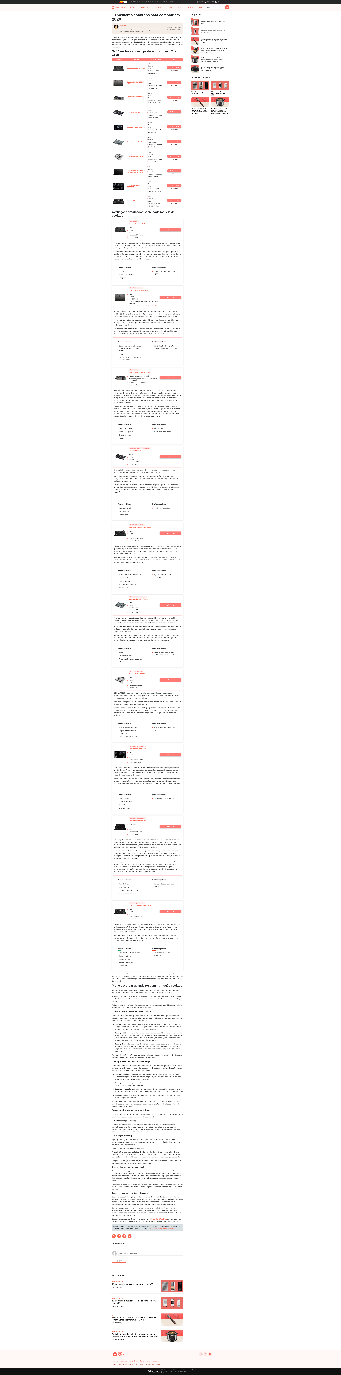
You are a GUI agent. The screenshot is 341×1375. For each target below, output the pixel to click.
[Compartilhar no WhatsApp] (114, 1236)
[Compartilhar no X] (130, 1236)
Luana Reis (123, 25)
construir (124, 1361)
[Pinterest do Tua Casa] (210, 1354)
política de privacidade (136, 1364)
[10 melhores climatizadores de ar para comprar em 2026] (195, 31)
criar (149, 1361)
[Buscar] (227, 7)
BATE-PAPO (210, 2)
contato (158, 1364)
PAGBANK (151, 2)
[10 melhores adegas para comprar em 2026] (195, 22)
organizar (133, 1361)
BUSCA (201, 2)
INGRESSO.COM (135, 2)
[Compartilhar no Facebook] (124, 1236)
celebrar (199, 7)
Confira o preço (174, 67)
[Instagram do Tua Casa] (201, 1354)
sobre (114, 1364)
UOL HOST (144, 2)
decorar (116, 1361)
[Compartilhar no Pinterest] (119, 1236)
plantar (142, 1361)
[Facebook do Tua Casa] (205, 1354)
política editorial (149, 1364)
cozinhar (169, 7)
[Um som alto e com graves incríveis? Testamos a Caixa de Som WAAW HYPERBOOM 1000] (195, 69)
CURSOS (157, 2)
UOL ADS (171, 2)
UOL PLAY (164, 2)
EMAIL (220, 2)
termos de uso (123, 1364)
